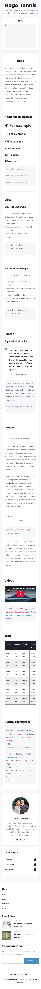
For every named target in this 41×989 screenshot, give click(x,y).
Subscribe (31, 961)
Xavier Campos (20, 818)
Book (4, 908)
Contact (5, 904)
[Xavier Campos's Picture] (20, 806)
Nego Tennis (20, 5)
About (4, 899)
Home (4, 895)
